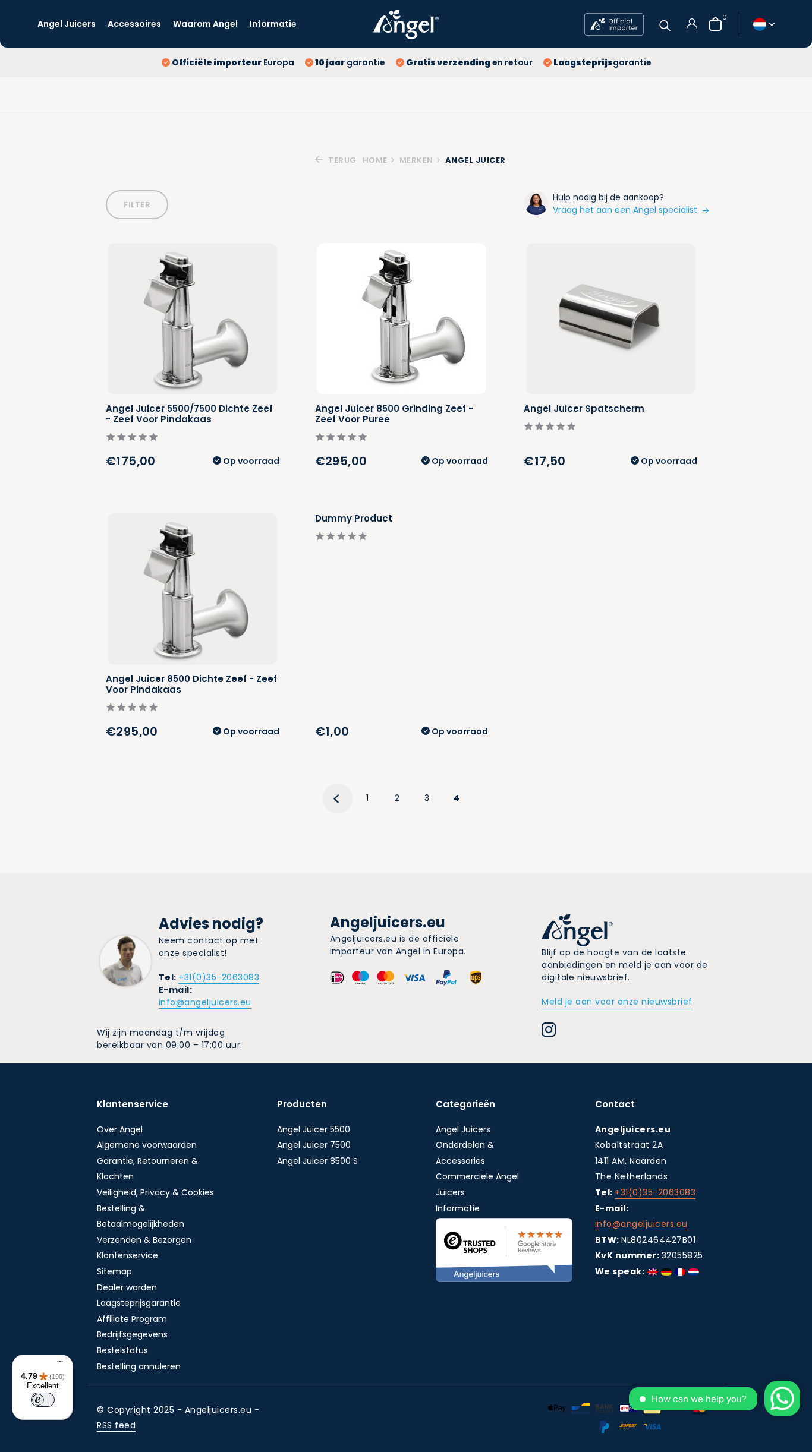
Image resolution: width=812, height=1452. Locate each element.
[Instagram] (549, 1031)
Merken (416, 160)
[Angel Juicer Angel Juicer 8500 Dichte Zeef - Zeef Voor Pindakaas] (192, 589)
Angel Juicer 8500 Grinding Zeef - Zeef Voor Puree (394, 414)
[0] (712, 24)
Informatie (273, 24)
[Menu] (57, 1363)
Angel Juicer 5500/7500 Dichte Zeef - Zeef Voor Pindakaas (189, 414)
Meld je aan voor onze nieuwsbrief (617, 1002)
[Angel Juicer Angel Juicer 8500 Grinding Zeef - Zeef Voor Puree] (401, 318)
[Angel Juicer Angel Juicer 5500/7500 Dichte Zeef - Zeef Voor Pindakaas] (192, 318)
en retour (469, 62)
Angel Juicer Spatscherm (584, 408)
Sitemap (114, 1271)
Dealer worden (127, 1287)
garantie (350, 62)
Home (375, 160)
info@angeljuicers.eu (205, 1002)
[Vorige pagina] (338, 798)
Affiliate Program (132, 1319)
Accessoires (134, 24)
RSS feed (116, 1425)
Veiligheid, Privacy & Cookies (155, 1192)
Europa (233, 62)
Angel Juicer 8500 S (317, 1161)
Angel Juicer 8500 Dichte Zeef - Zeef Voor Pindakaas (191, 684)
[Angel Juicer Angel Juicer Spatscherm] (610, 318)
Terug (341, 160)
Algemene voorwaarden (147, 1145)
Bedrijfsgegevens (132, 1334)
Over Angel (120, 1129)
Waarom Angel (205, 24)
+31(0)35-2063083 (218, 977)
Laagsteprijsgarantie (139, 1303)
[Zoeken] (665, 24)
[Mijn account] (691, 24)
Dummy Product (353, 518)
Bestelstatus (122, 1350)
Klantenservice (127, 1255)
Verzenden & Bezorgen (144, 1240)
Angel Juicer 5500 (313, 1129)
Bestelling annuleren (139, 1366)
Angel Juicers (66, 24)
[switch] (43, 1400)
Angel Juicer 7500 (314, 1145)
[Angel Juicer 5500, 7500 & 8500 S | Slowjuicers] (406, 24)
